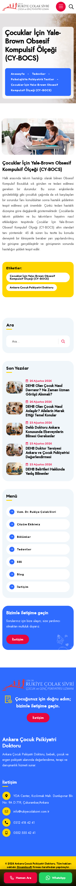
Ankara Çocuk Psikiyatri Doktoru (31, 287)
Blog (20, 574)
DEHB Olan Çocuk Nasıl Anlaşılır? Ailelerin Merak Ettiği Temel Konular (45, 411)
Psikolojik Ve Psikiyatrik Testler (32, 79)
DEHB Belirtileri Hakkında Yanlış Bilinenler (45, 471)
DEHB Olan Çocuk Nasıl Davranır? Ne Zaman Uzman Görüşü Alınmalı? (47, 390)
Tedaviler (39, 73)
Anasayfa (18, 73)
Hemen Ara (23, 878)
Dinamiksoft (24, 867)
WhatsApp (58, 878)
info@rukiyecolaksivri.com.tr (31, 811)
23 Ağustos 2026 (40, 422)
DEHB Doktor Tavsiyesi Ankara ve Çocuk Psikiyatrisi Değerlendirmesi (47, 453)
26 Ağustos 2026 (40, 380)
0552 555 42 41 (24, 833)
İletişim (22, 586)
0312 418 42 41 (24, 822)
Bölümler (24, 536)
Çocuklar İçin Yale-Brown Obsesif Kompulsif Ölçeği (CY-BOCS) (32, 277)
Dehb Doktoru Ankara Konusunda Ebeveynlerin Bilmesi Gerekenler (44, 432)
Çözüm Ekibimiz (28, 524)
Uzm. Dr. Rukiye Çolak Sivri (36, 511)
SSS (19, 561)
